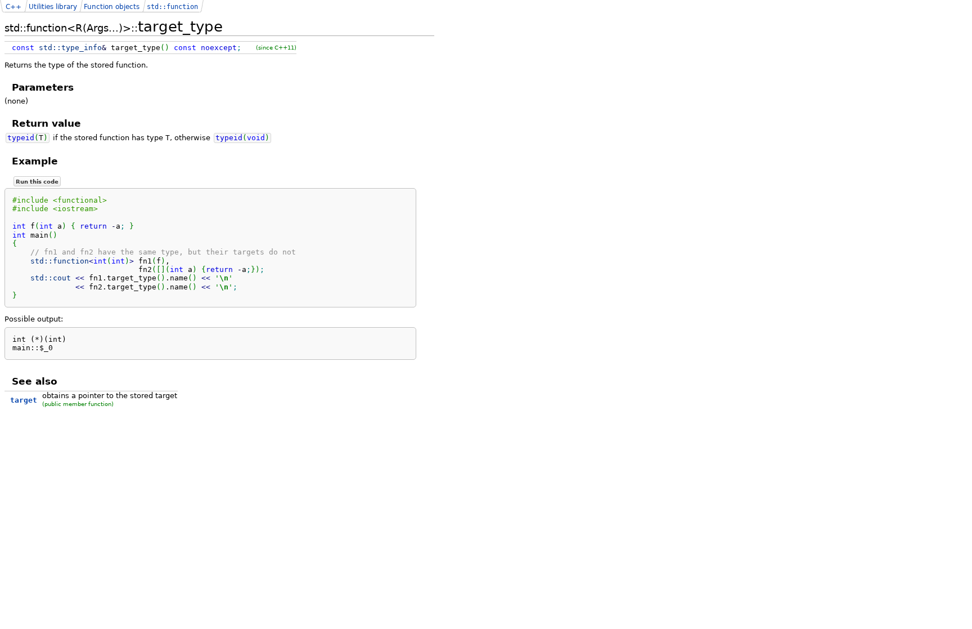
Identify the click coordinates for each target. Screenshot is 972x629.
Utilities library (53, 7)
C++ (13, 7)
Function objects (112, 7)
